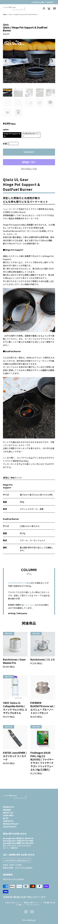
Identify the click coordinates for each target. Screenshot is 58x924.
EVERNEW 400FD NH (17, 582)
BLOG (5, 818)
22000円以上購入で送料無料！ (43, 2)
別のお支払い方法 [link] (29, 168)
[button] (6, 61)
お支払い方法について (12, 902)
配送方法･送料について (31, 902)
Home (5, 14)
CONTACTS (8, 821)
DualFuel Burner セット (31, 135)
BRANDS (7, 809)
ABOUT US (8, 812)
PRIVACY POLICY (10, 823)
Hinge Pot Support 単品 (12, 135)
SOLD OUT (29, 152)
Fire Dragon (29, 604)
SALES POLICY (9, 826)
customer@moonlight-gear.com (17, 860)
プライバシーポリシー (33, 905)
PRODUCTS (8, 807)
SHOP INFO (8, 815)
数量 (5, 143)
